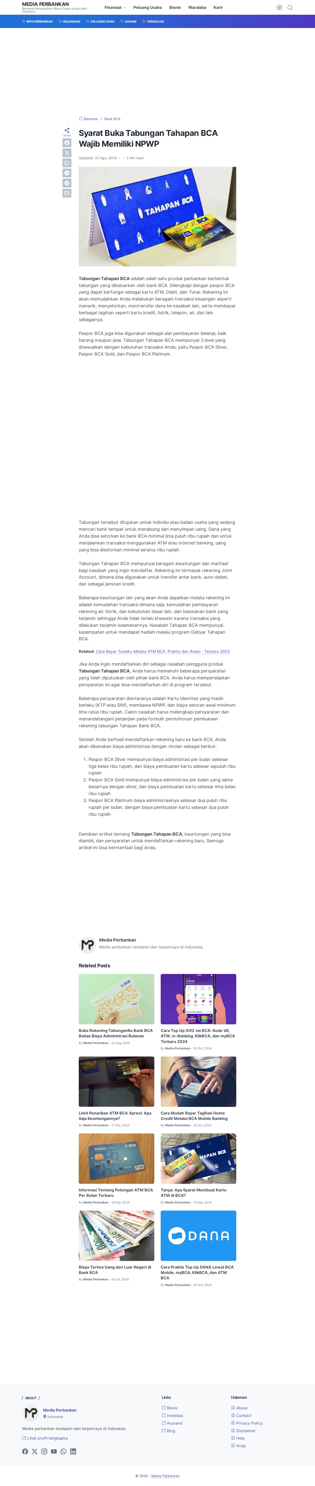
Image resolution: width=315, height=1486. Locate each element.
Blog (170, 1430)
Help (240, 1438)
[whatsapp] (67, 162)
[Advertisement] (157, 72)
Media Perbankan (45, 4)
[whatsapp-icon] (63, 1452)
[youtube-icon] (54, 1452)
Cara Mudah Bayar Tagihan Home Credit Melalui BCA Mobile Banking (194, 1116)
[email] (67, 193)
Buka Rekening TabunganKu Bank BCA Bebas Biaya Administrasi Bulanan (116, 1033)
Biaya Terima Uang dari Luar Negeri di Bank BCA (115, 1270)
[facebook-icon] (25, 1452)
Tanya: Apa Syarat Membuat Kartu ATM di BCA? (193, 1192)
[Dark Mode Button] (279, 7)
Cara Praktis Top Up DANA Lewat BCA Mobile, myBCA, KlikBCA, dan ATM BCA (197, 1273)
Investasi (174, 1415)
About (241, 1407)
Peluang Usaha (147, 7)
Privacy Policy (249, 1423)
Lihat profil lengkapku (47, 1438)
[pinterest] (67, 183)
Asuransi (174, 1423)
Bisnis (175, 7)
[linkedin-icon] (73, 1452)
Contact (243, 1415)
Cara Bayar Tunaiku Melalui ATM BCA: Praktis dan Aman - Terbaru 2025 (163, 651)
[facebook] (67, 142)
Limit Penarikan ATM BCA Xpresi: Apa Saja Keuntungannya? (115, 1116)
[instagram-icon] (44, 1452)
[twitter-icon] (35, 1452)
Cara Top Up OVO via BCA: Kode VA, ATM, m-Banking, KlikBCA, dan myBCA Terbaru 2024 (198, 1036)
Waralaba (197, 7)
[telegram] (67, 173)
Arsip (240, 1445)
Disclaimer (245, 1430)
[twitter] (67, 152)
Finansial (113, 7)
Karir (218, 7)
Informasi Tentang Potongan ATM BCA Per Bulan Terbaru (116, 1192)
